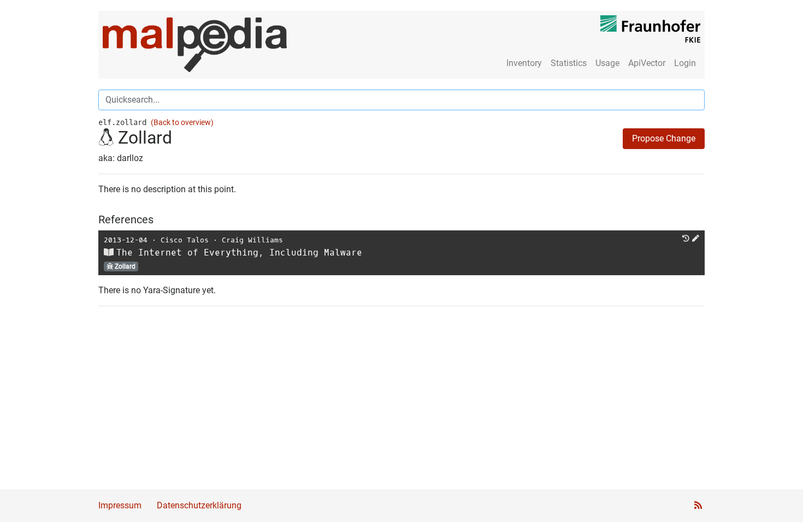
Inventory (524, 63)
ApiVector (646, 63)
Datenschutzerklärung (199, 505)
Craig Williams (252, 240)
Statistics (569, 63)
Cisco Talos (185, 240)
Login (685, 63)
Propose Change (663, 138)
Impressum (119, 505)
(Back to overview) (182, 122)
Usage (607, 63)
